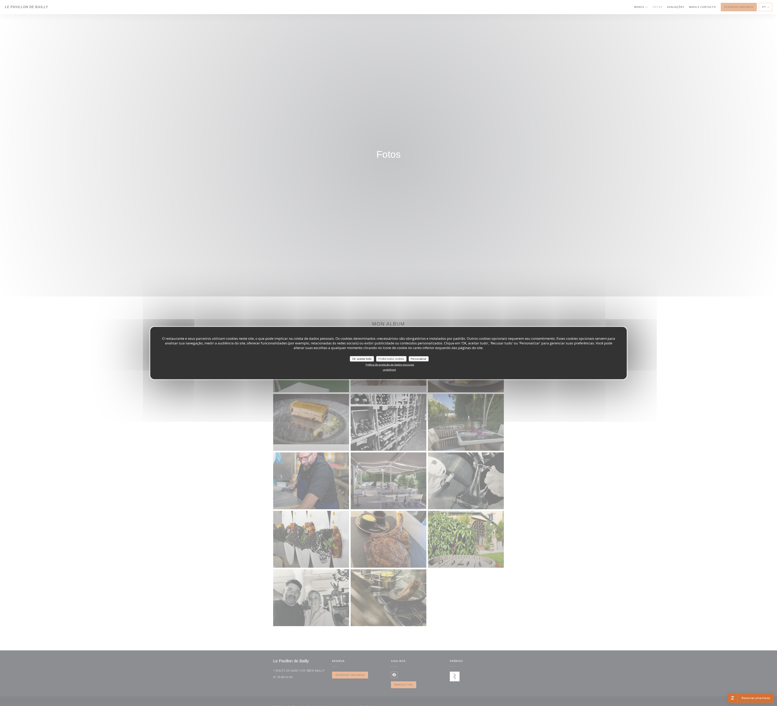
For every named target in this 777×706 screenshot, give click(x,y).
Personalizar (419, 358)
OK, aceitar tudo (362, 358)
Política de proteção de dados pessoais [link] (390, 364)
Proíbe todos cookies (391, 358)
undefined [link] (389, 370)
